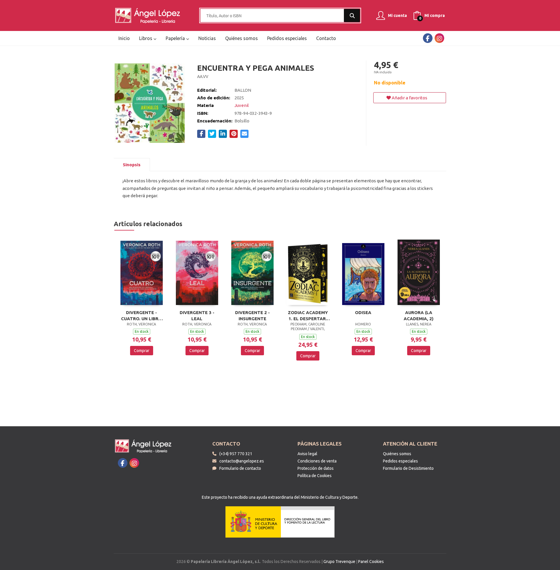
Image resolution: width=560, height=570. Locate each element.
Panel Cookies (371, 561)
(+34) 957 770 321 (235, 453)
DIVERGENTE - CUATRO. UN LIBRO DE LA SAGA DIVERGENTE (141, 315)
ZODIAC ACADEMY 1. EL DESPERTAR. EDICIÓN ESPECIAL (308, 315)
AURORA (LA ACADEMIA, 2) (418, 315)
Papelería (176, 38)
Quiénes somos (397, 453)
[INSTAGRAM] (439, 38)
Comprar (141, 350)
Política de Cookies (315, 475)
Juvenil (242, 105)
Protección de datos (316, 468)
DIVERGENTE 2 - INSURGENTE (252, 315)
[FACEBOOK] (428, 38)
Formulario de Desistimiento (408, 468)
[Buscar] (352, 15)
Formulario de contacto (240, 468)
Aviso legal (307, 453)
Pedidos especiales (400, 461)
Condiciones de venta (317, 461)
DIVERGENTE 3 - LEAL (197, 315)
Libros (146, 38)
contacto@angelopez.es (241, 461)
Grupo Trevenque (339, 561)
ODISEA (363, 312)
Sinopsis (132, 164)
